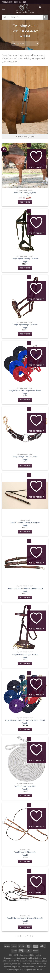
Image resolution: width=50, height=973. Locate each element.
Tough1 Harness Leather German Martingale (25, 918)
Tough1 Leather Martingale (25, 852)
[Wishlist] (41, 12)
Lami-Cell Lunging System (25, 193)
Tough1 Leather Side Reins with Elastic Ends (25, 588)
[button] (3, 9)
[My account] (40, 6)
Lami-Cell (25, 196)
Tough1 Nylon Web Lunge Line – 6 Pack (25, 390)
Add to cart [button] (25, 202)
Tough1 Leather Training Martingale (25, 522)
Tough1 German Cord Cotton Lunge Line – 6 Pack (25, 720)
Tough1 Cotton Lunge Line (25, 786)
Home (15, 31)
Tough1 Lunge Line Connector (25, 456)
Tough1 (25, 262)
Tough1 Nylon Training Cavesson (25, 259)
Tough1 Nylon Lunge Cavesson (25, 325)
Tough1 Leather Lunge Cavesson (25, 654)
